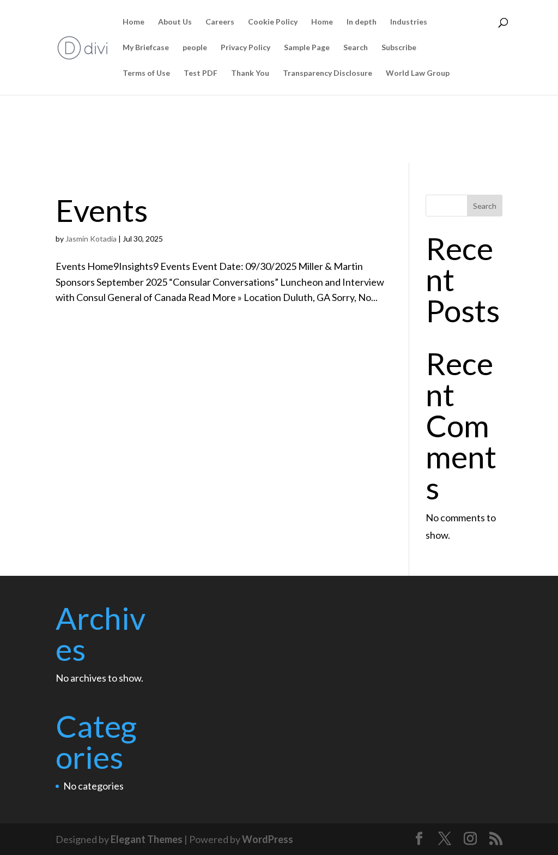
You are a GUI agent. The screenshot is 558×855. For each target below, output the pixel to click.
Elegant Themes (147, 839)
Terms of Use (146, 73)
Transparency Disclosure (327, 73)
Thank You (250, 73)
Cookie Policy (273, 22)
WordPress (267, 839)
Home (133, 22)
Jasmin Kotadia (91, 238)
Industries (408, 22)
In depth (362, 22)
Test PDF (200, 73)
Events (102, 209)
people (195, 48)
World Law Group (418, 73)
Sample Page (307, 48)
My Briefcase (146, 48)
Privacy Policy (245, 48)
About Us (175, 22)
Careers (219, 22)
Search (355, 48)
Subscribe (398, 48)
